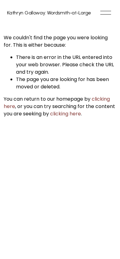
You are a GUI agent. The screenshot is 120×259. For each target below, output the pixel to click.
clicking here (65, 113)
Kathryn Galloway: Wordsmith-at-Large (49, 13)
